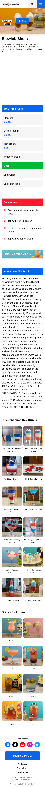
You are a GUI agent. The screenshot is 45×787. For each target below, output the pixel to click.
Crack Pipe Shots (22, 299)
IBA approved (33, 313)
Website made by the (22, 784)
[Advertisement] (22, 79)
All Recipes (22, 764)
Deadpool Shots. (11, 306)
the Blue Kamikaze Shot (14, 292)
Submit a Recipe (22, 755)
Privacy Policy (22, 768)
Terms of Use (22, 772)
